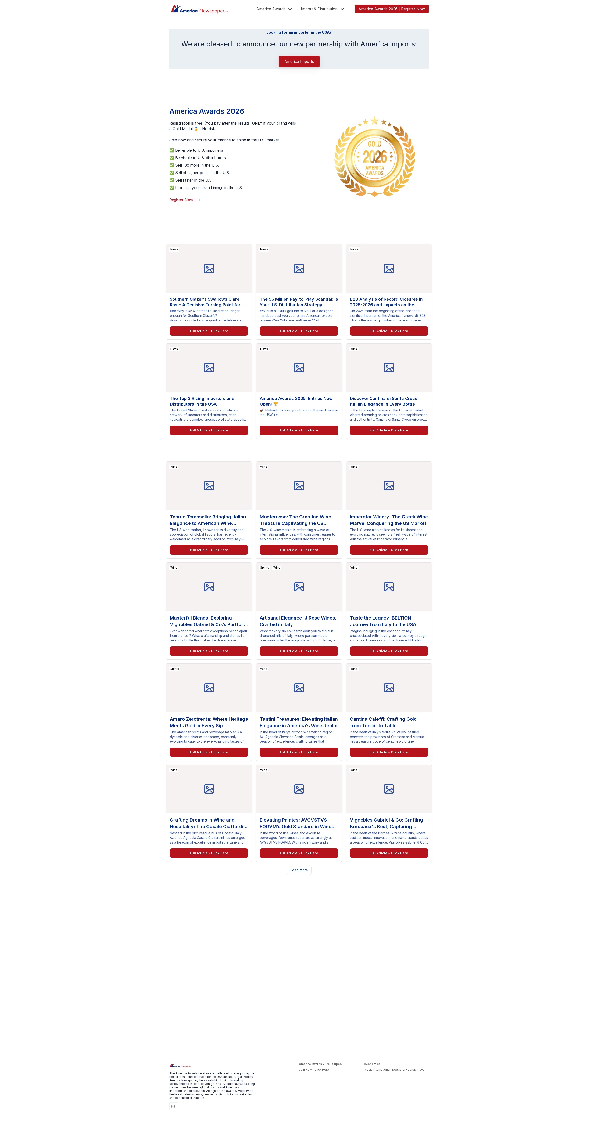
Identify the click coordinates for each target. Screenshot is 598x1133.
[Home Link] (199, 9)
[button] (274, 9)
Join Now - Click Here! (314, 1069)
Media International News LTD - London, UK (394, 1069)
